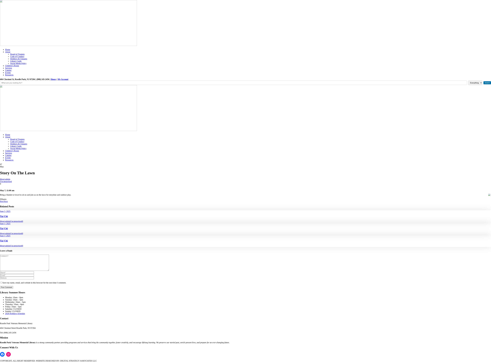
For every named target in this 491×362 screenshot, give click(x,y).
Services (8, 68)
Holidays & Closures (18, 59)
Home (7, 49)
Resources (9, 75)
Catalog (8, 70)
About (7, 52)
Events (8, 73)
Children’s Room (12, 66)
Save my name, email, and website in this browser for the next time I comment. (34, 283)
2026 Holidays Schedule (15, 313)
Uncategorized (6, 181)
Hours (53, 79)
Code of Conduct (17, 56)
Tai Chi (4, 216)
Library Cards (15, 61)
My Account (63, 79)
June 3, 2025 (5, 211)
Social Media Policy (18, 63)
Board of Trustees (17, 54)
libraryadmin (5, 179)
